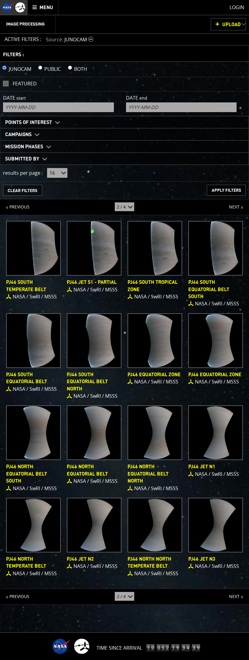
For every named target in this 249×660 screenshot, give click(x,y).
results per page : (23, 172)
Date (14, 98)
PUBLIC (52, 69)
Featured (25, 83)
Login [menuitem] (237, 7)
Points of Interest (28, 122)
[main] (124, 330)
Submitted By (22, 158)
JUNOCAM (20, 69)
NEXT (231, 204)
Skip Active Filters (4, 23)
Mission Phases (24, 146)
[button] (70, 39)
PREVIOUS (14, 204)
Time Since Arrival (119, 647)
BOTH (80, 69)
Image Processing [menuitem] (25, 24)
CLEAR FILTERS (22, 190)
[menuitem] (43, 7)
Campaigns (18, 134)
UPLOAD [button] (231, 24)
